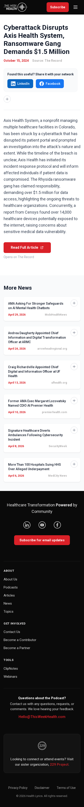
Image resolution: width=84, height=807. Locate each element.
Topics (8, 611)
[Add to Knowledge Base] (7, 99)
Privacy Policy (18, 788)
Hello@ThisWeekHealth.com (42, 717)
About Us (10, 579)
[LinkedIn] (27, 525)
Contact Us (12, 632)
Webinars (10, 677)
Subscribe (57, 7)
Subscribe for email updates (42, 540)
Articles (9, 595)
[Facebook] (57, 525)
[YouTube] (42, 525)
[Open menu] (75, 7)
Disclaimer (42, 788)
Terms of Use (66, 788)
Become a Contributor (20, 640)
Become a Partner (17, 648)
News (8, 603)
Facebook (53, 83)
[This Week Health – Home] (16, 7)
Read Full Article (24, 247)
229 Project (59, 764)
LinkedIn (23, 83)
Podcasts (11, 587)
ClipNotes (11, 669)
